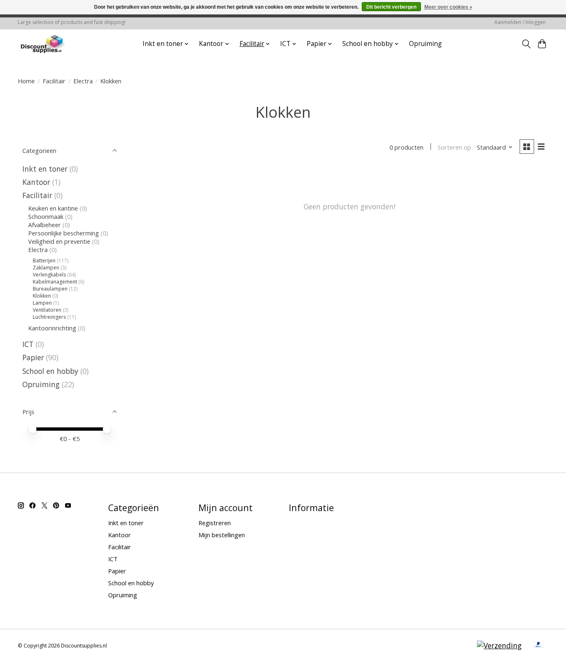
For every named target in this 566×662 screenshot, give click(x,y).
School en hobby (50, 371)
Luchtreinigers (49, 316)
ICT (28, 344)
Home (26, 81)
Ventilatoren (47, 309)
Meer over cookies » (448, 7)
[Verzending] (499, 645)
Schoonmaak (45, 216)
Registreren (214, 523)
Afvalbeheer (44, 225)
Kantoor (36, 182)
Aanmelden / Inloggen (520, 22)
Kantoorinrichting (52, 328)
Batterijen (44, 260)
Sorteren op (454, 147)
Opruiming (425, 43)
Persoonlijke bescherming (63, 233)
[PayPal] (538, 645)
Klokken (42, 295)
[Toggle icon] (526, 43)
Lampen (42, 302)
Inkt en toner (45, 169)
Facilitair (54, 81)
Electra (83, 81)
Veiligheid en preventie (59, 241)
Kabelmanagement (55, 281)
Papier (33, 357)
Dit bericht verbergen (391, 7)
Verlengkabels (49, 274)
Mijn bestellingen (221, 535)
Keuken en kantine (53, 208)
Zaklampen (46, 267)
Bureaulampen (50, 288)
